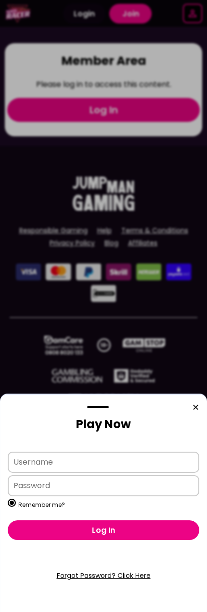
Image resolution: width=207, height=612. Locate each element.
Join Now (103, 561)
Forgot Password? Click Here (104, 575)
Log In (103, 530)
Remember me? (41, 505)
